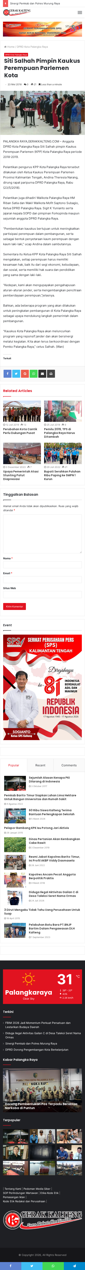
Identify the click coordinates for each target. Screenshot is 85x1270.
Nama (8, 558)
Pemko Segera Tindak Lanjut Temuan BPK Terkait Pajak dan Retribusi (38, 1106)
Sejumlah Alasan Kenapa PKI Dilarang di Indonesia (49, 780)
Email (7, 573)
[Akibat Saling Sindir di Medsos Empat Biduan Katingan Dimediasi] (69, 1136)
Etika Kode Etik (49, 1192)
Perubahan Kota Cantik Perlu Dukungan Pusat (20, 431)
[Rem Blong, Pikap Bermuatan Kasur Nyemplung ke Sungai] (42, 1168)
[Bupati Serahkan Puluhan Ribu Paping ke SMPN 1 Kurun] (63, 453)
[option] (42, 1090)
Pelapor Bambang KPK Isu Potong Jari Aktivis (36, 828)
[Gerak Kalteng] (17, 12)
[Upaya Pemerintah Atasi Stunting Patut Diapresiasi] (22, 453)
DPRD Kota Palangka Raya (32, 46)
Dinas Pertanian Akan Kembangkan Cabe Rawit (54, 841)
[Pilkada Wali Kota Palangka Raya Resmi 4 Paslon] (15, 1168)
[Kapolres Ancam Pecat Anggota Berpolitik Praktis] (15, 880)
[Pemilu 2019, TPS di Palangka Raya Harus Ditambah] (63, 411)
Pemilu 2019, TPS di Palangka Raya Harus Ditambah (59, 433)
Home (11, 46)
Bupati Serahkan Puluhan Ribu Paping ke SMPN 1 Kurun (62, 475)
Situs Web (9, 588)
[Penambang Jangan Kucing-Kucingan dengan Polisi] (69, 1168)
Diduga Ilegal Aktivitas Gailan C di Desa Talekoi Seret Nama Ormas (53, 894)
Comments (69, 765)
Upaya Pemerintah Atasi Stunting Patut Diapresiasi (21, 475)
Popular (13, 765)
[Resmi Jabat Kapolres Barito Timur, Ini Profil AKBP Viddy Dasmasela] (15, 862)
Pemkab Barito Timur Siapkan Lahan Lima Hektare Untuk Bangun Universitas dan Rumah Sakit (40, 797)
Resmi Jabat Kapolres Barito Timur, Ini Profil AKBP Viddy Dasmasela (54, 859)
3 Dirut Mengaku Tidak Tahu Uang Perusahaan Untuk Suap (42, 912)
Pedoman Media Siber (37, 1188)
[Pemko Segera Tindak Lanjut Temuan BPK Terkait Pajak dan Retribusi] (42, 1090)
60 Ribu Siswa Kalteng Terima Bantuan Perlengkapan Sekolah (52, 812)
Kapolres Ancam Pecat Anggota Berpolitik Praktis (52, 876)
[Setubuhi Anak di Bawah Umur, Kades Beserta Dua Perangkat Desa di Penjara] (42, 1136)
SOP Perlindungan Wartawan (20, 1192)
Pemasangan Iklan (14, 1197)
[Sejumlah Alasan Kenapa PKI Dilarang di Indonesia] (15, 783)
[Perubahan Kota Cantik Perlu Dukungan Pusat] (22, 411)
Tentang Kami (13, 1188)
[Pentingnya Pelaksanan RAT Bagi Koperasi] (69, 1152)
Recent (40, 765)
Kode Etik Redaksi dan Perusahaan (24, 1201)
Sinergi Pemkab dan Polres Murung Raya (31, 1043)
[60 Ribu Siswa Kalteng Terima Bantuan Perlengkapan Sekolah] (15, 815)
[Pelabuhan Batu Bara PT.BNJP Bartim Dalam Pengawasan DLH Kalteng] (15, 930)
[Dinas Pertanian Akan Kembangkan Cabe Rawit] (15, 844)
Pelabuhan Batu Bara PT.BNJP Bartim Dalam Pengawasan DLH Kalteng (52, 928)
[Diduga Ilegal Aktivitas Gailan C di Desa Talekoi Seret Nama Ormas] (15, 897)
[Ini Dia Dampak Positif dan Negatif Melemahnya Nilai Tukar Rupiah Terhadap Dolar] (15, 1152)
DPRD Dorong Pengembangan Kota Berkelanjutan (36, 1049)
